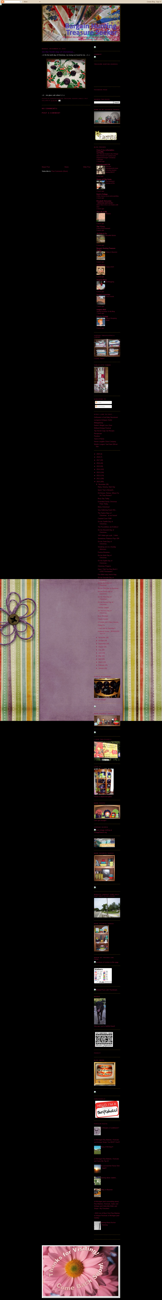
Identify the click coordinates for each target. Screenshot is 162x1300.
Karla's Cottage (102, 194)
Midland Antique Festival (102, 428)
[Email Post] (59, 100)
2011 (98, 478)
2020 (98, 454)
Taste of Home (99, 439)
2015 (98, 466)
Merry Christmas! (104, 507)
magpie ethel (101, 309)
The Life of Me (102, 212)
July (100, 650)
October (101, 640)
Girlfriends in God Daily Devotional (106, 417)
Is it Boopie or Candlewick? (109, 1128)
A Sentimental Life (103, 164)
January (101, 668)
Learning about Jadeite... (108, 1178)
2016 (98, 463)
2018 (98, 457)
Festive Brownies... (104, 552)
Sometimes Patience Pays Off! (108, 538)
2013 (98, 472)
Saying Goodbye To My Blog (106, 311)
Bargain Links (68, 45)
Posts (99, 402)
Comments (101, 406)
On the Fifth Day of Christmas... (109, 588)
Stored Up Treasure (104, 45)
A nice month (110, 296)
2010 (98, 482)
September (102, 644)
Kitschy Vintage (102, 316)
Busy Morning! (103, 616)
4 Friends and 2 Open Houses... (109, 622)
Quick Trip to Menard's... (106, 490)
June (100, 653)
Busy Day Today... (104, 498)
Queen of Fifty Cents (104, 179)
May (100, 656)
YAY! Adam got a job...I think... (108, 535)
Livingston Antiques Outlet (103, 420)
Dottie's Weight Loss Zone (103, 425)
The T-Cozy (101, 226)
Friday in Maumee (111, 252)
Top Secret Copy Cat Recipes (104, 431)
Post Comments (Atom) (59, 171)
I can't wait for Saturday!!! (107, 628)
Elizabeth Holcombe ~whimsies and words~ (105, 202)
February (101, 665)
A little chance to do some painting (107, 196)
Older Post (86, 167)
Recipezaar (98, 433)
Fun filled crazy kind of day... (108, 574)
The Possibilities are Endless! (108, 527)
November (102, 637)
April (100, 659)
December (102, 484)
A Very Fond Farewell (103, 228)
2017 (98, 460)
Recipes (86, 45)
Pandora (97, 436)
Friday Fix (101, 625)
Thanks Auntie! (103, 619)
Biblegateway (98, 423)
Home (51, 45)
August (101, 647)
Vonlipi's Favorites (103, 295)
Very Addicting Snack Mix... (107, 510)
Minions (108, 214)
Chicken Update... (104, 608)
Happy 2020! (110, 267)
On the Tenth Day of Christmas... (58, 52)
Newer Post (46, 167)
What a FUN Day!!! (106, 1147)
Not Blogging (110, 282)
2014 (98, 469)
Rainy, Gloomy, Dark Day (106, 487)
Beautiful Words (111, 235)
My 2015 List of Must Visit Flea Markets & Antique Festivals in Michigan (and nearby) (106, 1215)
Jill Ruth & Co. (102, 233)
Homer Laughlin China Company (105, 441)
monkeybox (101, 265)
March (100, 662)
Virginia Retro (102, 280)
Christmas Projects (104, 566)
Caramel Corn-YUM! (105, 518)
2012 (98, 475)
